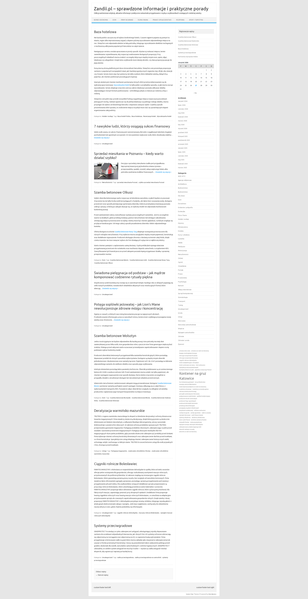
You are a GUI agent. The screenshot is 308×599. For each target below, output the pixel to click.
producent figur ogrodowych (187, 401)
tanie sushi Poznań (184, 420)
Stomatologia (183, 297)
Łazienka (181, 239)
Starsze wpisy (102, 575)
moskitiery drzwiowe (185, 389)
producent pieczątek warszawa (188, 403)
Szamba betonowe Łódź (138, 260)
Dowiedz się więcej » (102, 138)
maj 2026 (181, 113)
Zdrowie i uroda (183, 340)
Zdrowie (181, 336)
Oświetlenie (182, 266)
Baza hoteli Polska (124, 116)
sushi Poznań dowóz (197, 415)
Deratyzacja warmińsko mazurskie (119, 410)
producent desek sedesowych (188, 398)
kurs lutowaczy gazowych (186, 382)
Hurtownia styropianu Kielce (188, 56)
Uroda (180, 313)
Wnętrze (181, 328)
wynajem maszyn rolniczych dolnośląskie (191, 424)
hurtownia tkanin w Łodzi (186, 369)
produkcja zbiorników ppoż (187, 405)
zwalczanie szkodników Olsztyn (139, 451)
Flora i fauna (143, 20)
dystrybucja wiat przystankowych (188, 367)
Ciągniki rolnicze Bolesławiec (115, 464)
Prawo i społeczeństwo (162, 20)
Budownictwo (183, 188)
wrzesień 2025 (183, 144)
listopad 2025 (183, 136)
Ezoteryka (181, 211)
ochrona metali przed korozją (187, 391)
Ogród (180, 262)
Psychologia (182, 282)
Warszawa (181, 321)
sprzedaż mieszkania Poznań (127, 182)
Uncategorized (107, 143)
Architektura (182, 184)
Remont (181, 285)
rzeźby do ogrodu (184, 413)
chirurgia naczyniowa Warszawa (188, 358)
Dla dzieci (181, 196)
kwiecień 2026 (183, 117)
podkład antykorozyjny (203, 396)
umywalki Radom (184, 422)
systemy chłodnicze (185, 417)
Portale (180, 270)
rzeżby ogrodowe (195, 413)
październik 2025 (184, 140)
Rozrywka (180, 20)
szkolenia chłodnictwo (198, 417)
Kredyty (180, 231)
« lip (195, 93)
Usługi (104, 451)
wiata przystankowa (196, 422)
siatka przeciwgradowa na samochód (148, 557)
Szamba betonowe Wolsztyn (115, 336)
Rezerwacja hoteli (149, 116)
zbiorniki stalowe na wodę (186, 429)
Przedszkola (182, 278)
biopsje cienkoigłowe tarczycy (188, 353)
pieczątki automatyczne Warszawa (189, 394)
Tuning (180, 305)
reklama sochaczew (199, 410)
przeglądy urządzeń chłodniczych (189, 408)
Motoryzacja (182, 250)
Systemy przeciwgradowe (113, 525)
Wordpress (212, 594)
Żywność (181, 344)
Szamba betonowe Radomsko (188, 41)
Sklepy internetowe (184, 289)
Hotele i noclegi (107, 116)
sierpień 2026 (182, 101)
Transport (181, 301)
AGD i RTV (181, 176)
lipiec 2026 (181, 105)
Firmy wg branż (127, 20)
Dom (114, 20)
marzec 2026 (182, 121)
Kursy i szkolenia (183, 235)
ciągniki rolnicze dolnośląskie (127, 513)
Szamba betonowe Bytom (119, 260)
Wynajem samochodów (186, 332)
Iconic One (189, 594)
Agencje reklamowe (185, 180)
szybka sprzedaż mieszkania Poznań (151, 182)
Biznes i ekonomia (101, 20)
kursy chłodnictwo (200, 382)
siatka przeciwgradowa (125, 557)
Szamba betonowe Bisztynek (120, 398)
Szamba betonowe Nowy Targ (126, 232)
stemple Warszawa (184, 415)
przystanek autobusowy (186, 410)
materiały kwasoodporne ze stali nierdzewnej (192, 386)
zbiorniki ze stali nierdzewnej (188, 431)
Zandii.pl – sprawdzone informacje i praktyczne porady (151, 8)
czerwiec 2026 (183, 109)
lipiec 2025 (181, 152)
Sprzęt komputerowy (185, 293)
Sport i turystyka (196, 20)
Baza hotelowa (105, 32)
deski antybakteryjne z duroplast (189, 362)
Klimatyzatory (183, 227)
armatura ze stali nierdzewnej (200, 351)
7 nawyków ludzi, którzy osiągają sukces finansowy (132, 126)
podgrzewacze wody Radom (187, 396)
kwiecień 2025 (183, 163)
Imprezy (181, 223)
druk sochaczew (200, 365)
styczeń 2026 (182, 128)
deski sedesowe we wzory (187, 365)
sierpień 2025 (182, 148)
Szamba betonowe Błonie (141, 398)
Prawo (180, 274)
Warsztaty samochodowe (187, 324)
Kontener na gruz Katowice (192, 375)
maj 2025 (181, 160)
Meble (180, 242)
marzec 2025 (182, 167)
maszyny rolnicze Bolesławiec (149, 513)
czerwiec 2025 (183, 156)
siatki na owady (206, 413)
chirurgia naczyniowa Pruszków (188, 355)
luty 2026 (181, 124)
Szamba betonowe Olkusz (113, 192)
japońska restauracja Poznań (203, 369)
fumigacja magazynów (119, 451)
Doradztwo (182, 203)
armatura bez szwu (184, 351)
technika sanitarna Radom (198, 420)
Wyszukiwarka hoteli (121, 85)
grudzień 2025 (183, 132)
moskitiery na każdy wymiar (200, 389)
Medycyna (181, 246)
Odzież (180, 258)
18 (186, 81)
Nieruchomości (107, 182)
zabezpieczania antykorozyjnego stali (190, 427)
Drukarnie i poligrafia (185, 207)
